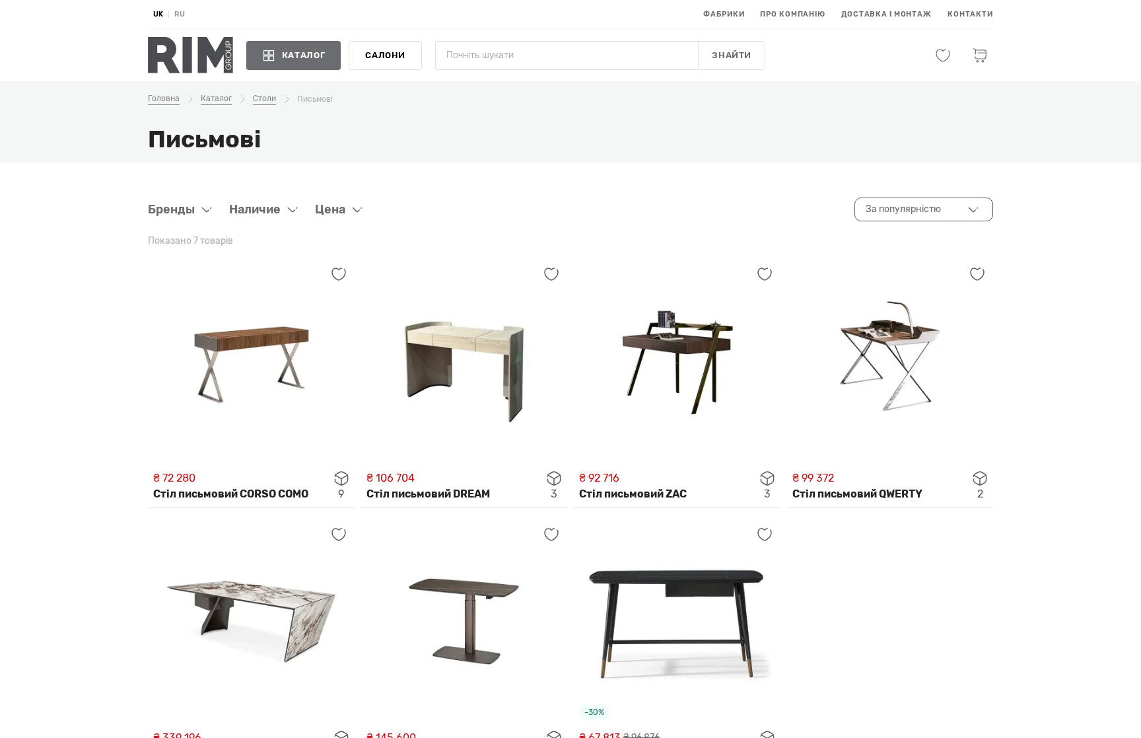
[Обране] (943, 55)
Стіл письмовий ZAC (633, 494)
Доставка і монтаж (886, 14)
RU (179, 14)
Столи (264, 98)
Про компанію (792, 14)
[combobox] (923, 209)
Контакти (970, 14)
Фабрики (723, 14)
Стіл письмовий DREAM (428, 494)
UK (158, 14)
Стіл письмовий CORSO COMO (230, 494)
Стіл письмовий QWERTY (857, 494)
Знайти (731, 55)
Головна (164, 98)
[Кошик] (980, 55)
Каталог (216, 98)
